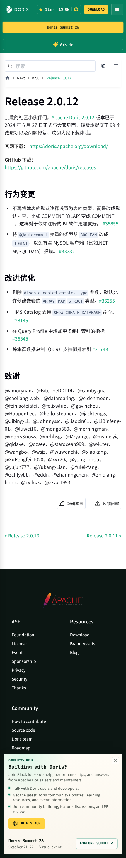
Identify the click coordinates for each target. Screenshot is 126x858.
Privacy (18, 670)
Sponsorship (24, 661)
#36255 (107, 300)
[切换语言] (103, 66)
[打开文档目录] (116, 66)
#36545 (20, 338)
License (19, 643)
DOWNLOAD (96, 9)
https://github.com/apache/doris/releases (50, 167)
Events (18, 652)
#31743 (100, 349)
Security (19, 679)
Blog (74, 652)
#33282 (67, 251)
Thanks (19, 688)
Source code (23, 730)
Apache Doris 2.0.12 (73, 117)
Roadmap (21, 748)
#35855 (110, 223)
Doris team (22, 739)
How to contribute (29, 721)
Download (80, 635)
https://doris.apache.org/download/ (68, 146)
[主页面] (7, 78)
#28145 (20, 320)
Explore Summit (96, 843)
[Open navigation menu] (117, 9)
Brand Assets (82, 643)
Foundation (23, 635)
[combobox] (50, 66)
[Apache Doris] (17, 9)
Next (21, 78)
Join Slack (30, 823)
